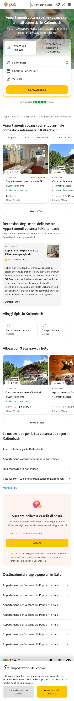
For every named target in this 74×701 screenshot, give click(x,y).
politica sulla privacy (22, 682)
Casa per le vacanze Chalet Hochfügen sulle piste (35, 392)
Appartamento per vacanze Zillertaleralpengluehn (36, 181)
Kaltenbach (28, 116)
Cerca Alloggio (37, 89)
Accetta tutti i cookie (52, 691)
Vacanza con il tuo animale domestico (56, 116)
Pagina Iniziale (11, 116)
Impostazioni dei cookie (18, 691)
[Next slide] (68, 170)
